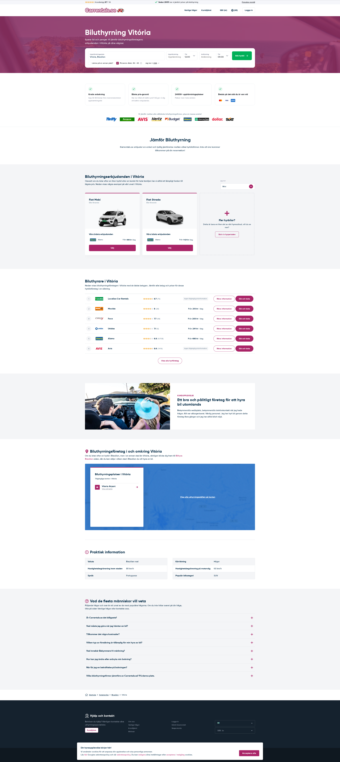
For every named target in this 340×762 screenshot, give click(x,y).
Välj (112, 247)
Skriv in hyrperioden (226, 234)
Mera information (224, 298)
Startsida (92, 695)
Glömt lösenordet (179, 725)
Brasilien (115, 695)
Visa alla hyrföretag (170, 360)
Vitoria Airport (108, 486)
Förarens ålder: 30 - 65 (129, 63)
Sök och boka (244, 298)
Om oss (131, 721)
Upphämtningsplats (97, 54)
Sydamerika (104, 695)
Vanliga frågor (190, 10)
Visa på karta (107, 489)
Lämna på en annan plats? (102, 63)
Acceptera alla (249, 753)
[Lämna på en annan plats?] (89, 63)
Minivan (131, 731)
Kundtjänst (206, 10)
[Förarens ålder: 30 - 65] (117, 63)
